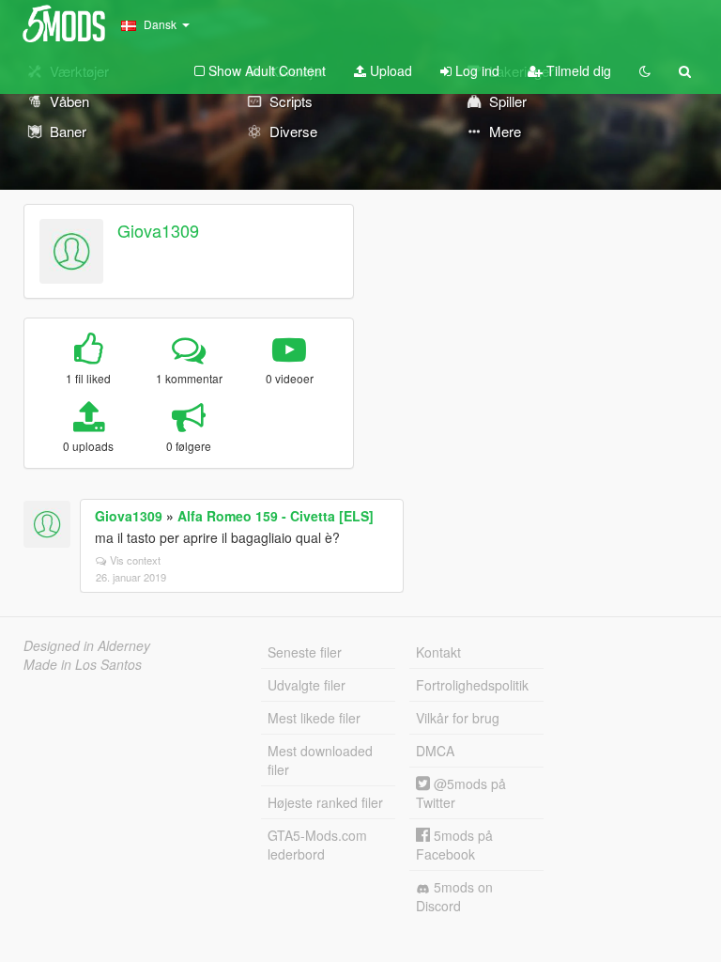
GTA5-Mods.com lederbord (317, 844)
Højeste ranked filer (325, 802)
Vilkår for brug (457, 717)
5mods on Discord (454, 896)
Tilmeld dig (577, 70)
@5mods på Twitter (461, 793)
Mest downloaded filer (320, 760)
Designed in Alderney (86, 645)
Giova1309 (158, 230)
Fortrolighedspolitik (472, 684)
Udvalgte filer (306, 684)
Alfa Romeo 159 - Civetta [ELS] (275, 515)
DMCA (435, 750)
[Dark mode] (645, 70)
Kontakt (438, 652)
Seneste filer (305, 652)
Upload (389, 70)
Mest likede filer (314, 717)
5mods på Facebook (454, 844)
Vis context (135, 559)
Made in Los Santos (82, 664)
